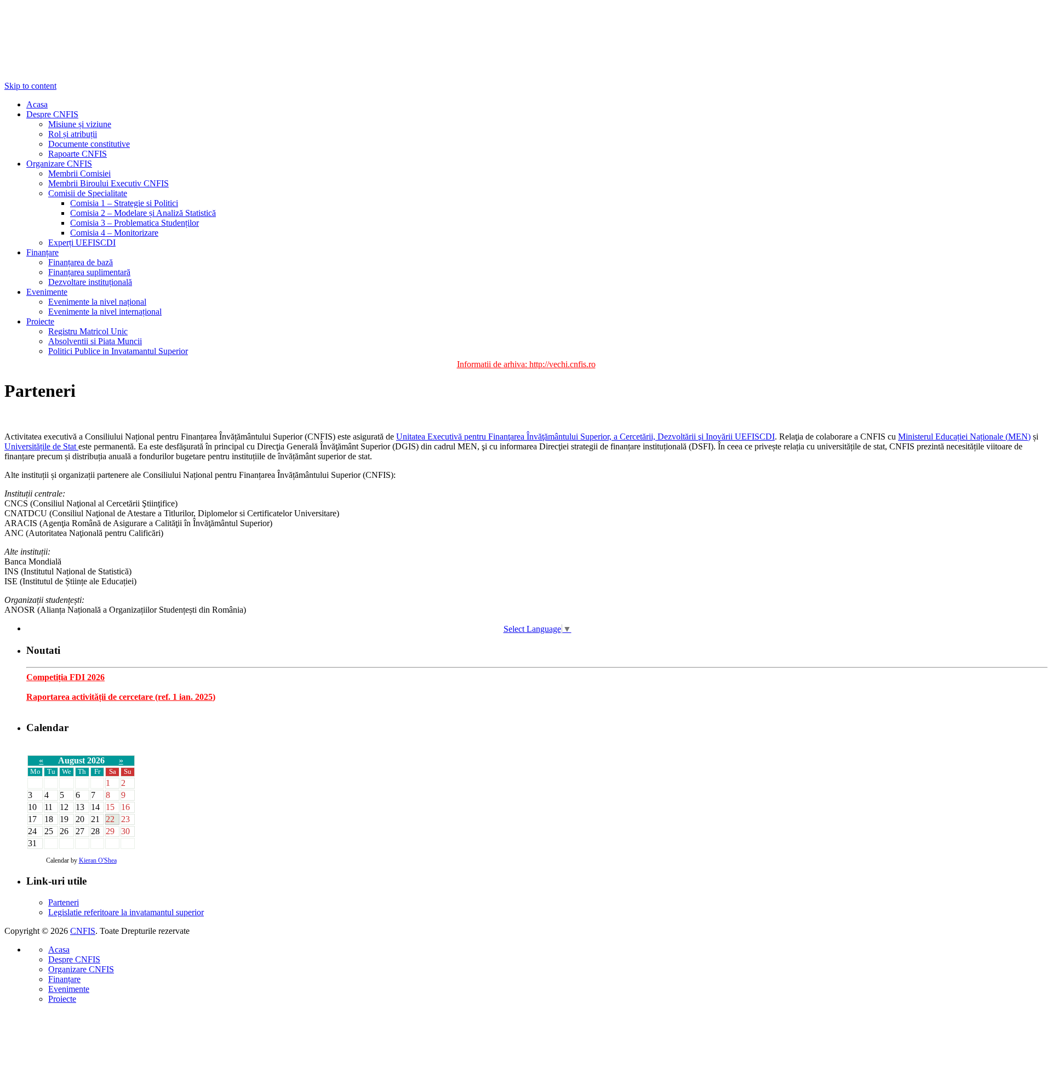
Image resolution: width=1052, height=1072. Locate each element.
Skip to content (30, 85)
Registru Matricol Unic (88, 331)
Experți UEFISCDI (82, 242)
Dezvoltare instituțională (90, 282)
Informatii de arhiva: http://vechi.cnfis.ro (526, 364)
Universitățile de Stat (41, 446)
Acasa (37, 104)
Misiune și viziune (79, 124)
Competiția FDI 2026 (65, 677)
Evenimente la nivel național (97, 301)
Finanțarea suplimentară (89, 272)
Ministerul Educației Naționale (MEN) (964, 436)
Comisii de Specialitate (87, 193)
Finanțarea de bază (80, 262)
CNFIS (82, 931)
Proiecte (40, 321)
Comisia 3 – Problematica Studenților (134, 222)
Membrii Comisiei (79, 173)
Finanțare (42, 252)
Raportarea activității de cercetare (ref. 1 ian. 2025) (120, 697)
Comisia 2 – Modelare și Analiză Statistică (143, 213)
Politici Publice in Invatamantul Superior (118, 351)
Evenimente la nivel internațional (105, 311)
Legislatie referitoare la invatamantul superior (126, 912)
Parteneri (63, 902)
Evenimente (46, 291)
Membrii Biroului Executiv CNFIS (108, 183)
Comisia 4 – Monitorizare (114, 232)
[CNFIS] (59, 42)
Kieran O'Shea (98, 860)
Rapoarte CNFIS (77, 153)
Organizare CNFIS (59, 163)
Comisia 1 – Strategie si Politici (124, 203)
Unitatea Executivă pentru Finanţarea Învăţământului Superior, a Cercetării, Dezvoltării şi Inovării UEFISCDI (585, 436)
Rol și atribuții (72, 134)
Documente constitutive (89, 144)
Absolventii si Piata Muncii (95, 341)
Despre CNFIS (52, 114)
